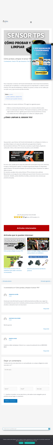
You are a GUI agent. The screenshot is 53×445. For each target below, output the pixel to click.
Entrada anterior (7, 281)
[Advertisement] (26, 9)
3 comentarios (7, 61)
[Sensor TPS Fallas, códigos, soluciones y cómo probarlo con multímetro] (38, 244)
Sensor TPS (15, 61)
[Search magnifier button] (49, 429)
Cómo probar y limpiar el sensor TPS (13, 251)
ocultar (10, 94)
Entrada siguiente (46, 281)
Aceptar (21, 442)
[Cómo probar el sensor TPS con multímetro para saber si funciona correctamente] (15, 261)
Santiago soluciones (14, 318)
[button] (31, 22)
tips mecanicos (22, 61)
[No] (51, 441)
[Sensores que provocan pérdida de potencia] (38, 261)
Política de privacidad (29, 442)
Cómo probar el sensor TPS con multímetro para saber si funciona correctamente (13, 270)
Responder (46, 308)
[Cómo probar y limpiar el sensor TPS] (15, 244)
